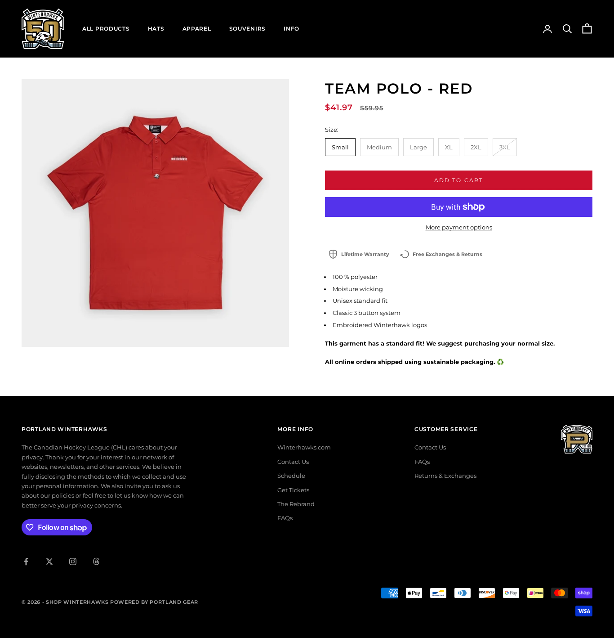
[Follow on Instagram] (72, 561)
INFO (291, 28)
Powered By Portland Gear (154, 602)
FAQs (285, 517)
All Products (106, 28)
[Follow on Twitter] (49, 561)
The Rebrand (296, 504)
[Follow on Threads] (96, 561)
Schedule (291, 475)
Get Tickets (293, 490)
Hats (156, 28)
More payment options (459, 227)
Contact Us (293, 461)
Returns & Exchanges (445, 475)
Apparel (196, 28)
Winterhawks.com (304, 447)
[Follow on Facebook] (26, 561)
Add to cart (459, 180)
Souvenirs (247, 28)
